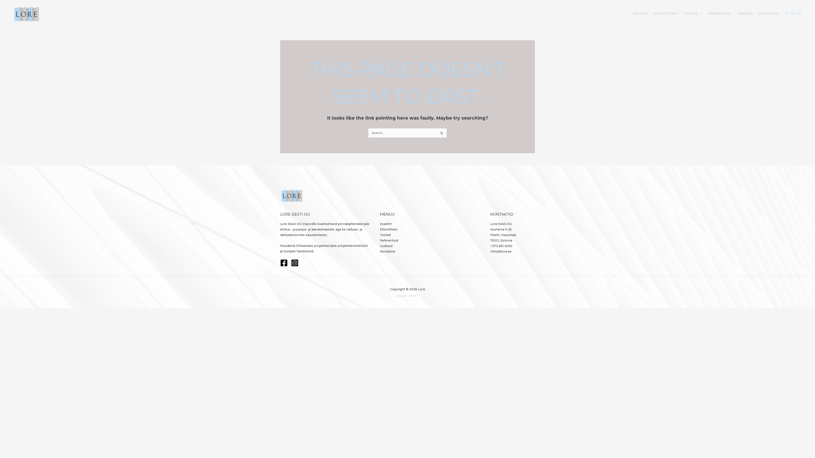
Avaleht (640, 13)
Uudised (745, 13)
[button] (700, 13)
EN (793, 13)
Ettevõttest (665, 13)
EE (799, 13)
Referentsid (719, 13)
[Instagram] (295, 263)
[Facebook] (284, 263)
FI (787, 13)
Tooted (691, 13)
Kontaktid (768, 13)
